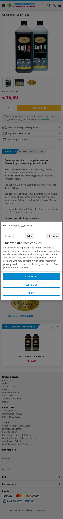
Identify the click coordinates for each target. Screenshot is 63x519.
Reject (31, 292)
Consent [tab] (8, 236)
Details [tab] (30, 236)
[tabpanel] (31, 255)
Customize (31, 284)
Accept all (31, 276)
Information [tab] (53, 236)
